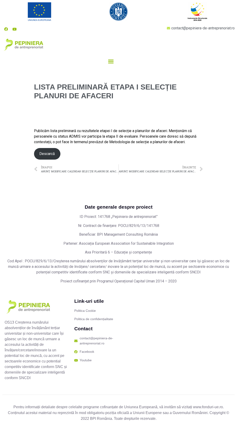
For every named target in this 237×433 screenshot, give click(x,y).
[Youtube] (14, 29)
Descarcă (47, 154)
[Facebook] (6, 29)
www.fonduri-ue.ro (208, 407)
